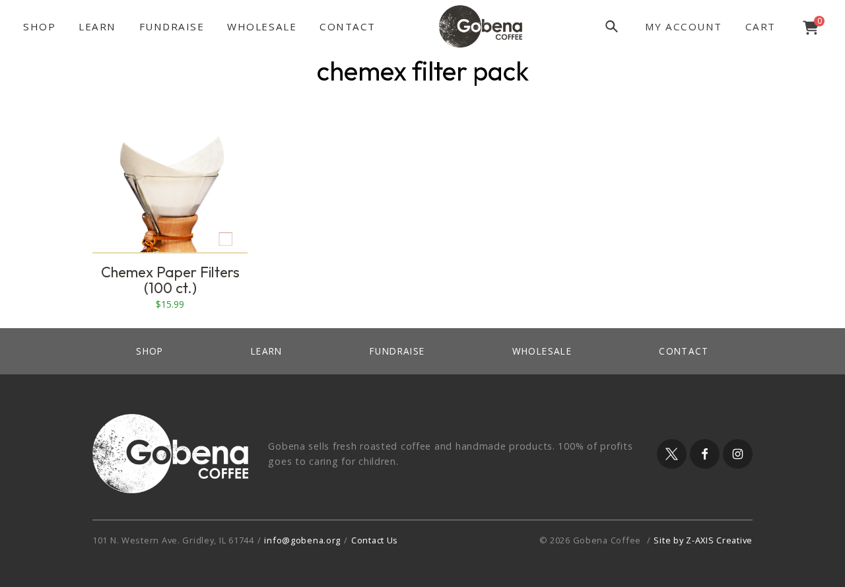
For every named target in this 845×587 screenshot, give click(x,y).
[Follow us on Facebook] (705, 454)
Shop (39, 26)
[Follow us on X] (672, 454)
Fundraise (172, 26)
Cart (760, 26)
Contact (348, 26)
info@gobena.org (302, 540)
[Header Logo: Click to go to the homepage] (480, 26)
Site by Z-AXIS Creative (703, 540)
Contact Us (374, 540)
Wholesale (261, 26)
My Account (683, 26)
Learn (97, 26)
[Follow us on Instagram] (738, 454)
